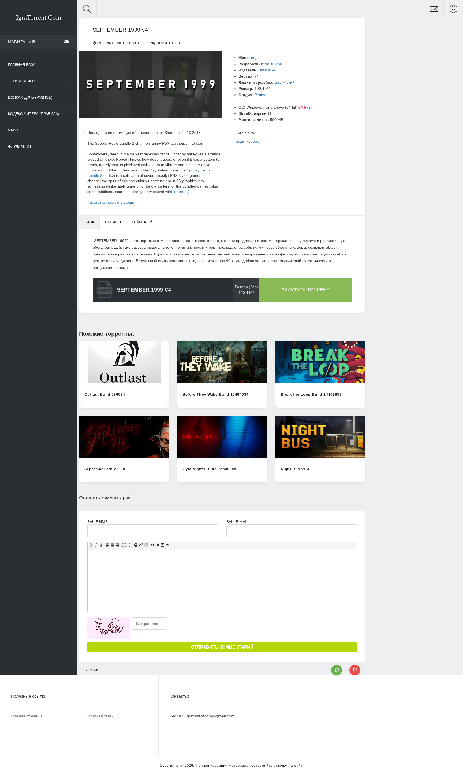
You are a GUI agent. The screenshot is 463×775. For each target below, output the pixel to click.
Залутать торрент (306, 289)
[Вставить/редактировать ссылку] (140, 545)
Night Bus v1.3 (295, 469)
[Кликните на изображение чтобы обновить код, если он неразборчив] (108, 628)
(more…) (181, 191)
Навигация (21, 41)
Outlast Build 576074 (104, 394)
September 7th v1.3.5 (104, 469)
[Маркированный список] (124, 545)
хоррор (253, 141)
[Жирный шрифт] (90, 545)
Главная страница (27, 716)
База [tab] (89, 222)
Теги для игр (21, 81)
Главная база (21, 65)
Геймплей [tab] (142, 222)
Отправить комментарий (222, 647)
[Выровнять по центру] (112, 545)
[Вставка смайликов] (135, 545)
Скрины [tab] (113, 222)
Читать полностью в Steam (110, 202)
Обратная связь (99, 716)
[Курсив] (95, 545)
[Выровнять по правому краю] (117, 545)
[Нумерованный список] (129, 545)
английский (284, 82)
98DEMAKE (275, 64)
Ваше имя (97, 522)
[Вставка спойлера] (162, 545)
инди (255, 58)
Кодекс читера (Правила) (33, 114)
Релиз (260, 95)
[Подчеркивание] (100, 545)
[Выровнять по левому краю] (107, 545)
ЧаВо (13, 130)
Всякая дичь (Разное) (30, 97)
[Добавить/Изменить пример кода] (157, 545)
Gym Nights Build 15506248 (209, 469)
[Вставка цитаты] (152, 545)
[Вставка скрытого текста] (167, 545)
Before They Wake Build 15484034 (215, 394)
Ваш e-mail (237, 522)
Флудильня (19, 146)
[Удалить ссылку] (145, 545)
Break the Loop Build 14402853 (311, 394)
